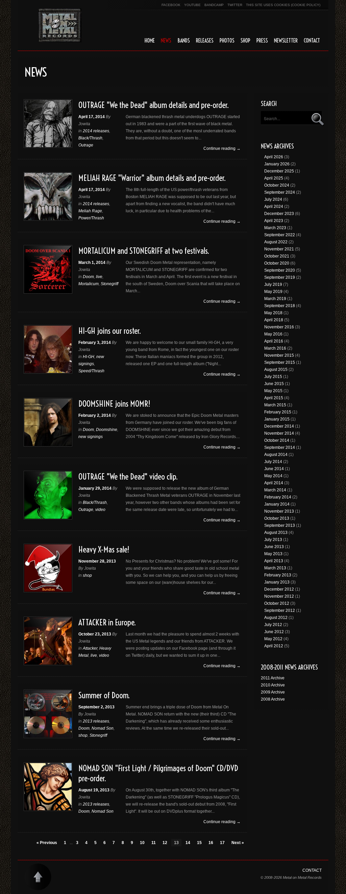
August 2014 (276, 454)
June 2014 (274, 468)
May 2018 (273, 312)
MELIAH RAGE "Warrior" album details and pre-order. (152, 178)
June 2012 (274, 631)
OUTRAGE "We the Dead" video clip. (128, 476)
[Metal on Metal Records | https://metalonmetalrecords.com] (60, 25)
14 (188, 842)
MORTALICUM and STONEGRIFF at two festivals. (143, 251)
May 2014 (273, 475)
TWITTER (234, 5)
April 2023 (273, 220)
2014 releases (96, 131)
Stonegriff (109, 283)
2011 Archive (273, 678)
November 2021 (279, 249)
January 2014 (277, 504)
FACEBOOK (171, 5)
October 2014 (276, 440)
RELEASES (205, 40)
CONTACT (312, 40)
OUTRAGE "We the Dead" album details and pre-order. (153, 105)
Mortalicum (88, 283)
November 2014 (279, 433)
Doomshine (106, 429)
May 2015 (273, 390)
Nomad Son (103, 728)
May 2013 (273, 553)
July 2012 (273, 624)
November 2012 (279, 596)
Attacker (90, 648)
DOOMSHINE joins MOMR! (114, 404)
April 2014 (273, 483)
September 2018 (279, 305)
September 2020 (279, 270)
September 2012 (279, 610)
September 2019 (279, 277)
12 (165, 842)
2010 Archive (273, 685)
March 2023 (275, 227)
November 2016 (279, 327)
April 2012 (273, 646)
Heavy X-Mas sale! (103, 549)
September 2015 (279, 362)
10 (142, 842)
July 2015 (273, 376)
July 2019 (273, 284)
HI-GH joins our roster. (109, 331)
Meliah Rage (90, 211)
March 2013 (275, 568)
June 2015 (274, 383)
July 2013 (273, 539)
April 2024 (273, 206)
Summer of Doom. (104, 695)
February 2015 (277, 412)
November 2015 (279, 355)
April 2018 (273, 320)
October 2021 (276, 256)
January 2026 (277, 164)
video (100, 509)
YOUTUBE (192, 5)
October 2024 (276, 185)
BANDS (183, 40)
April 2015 (273, 398)
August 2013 (276, 532)
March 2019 (275, 298)
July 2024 (273, 199)
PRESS (262, 40)
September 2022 (279, 235)
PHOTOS (227, 40)
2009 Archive (273, 692)
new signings (90, 436)
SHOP (245, 40)
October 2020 (276, 263)
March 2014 (275, 490)
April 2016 (273, 341)
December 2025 (279, 171)
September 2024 (279, 192)
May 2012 (273, 638)
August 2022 (276, 242)
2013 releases (96, 721)
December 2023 (279, 213)
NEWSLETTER (286, 40)
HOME (150, 40)
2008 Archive (273, 699)
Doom (88, 276)
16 (210, 842)
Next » (237, 842)
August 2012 (276, 617)
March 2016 (275, 348)
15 (199, 842)
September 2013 (279, 525)
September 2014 (279, 447)
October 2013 (276, 518)
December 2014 (279, 426)
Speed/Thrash (91, 371)
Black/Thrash (90, 138)
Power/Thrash (91, 218)
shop (87, 575)
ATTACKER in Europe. (107, 622)
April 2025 (273, 178)
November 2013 (279, 511)
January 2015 (277, 419)
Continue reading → (222, 148)
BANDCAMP (214, 5)
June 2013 (274, 546)
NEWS (166, 40)
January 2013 (277, 582)
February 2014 (277, 497)
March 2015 (275, 405)
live (99, 276)
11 (153, 842)
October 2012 (276, 603)
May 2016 (273, 334)
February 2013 (277, 575)
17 (222, 842)
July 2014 (273, 461)
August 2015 (276, 369)
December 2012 (279, 589)
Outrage (85, 145)
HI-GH (88, 356)
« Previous (46, 842)
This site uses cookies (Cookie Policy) (283, 5)
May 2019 (273, 291)
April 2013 (273, 561)
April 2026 (273, 157)
